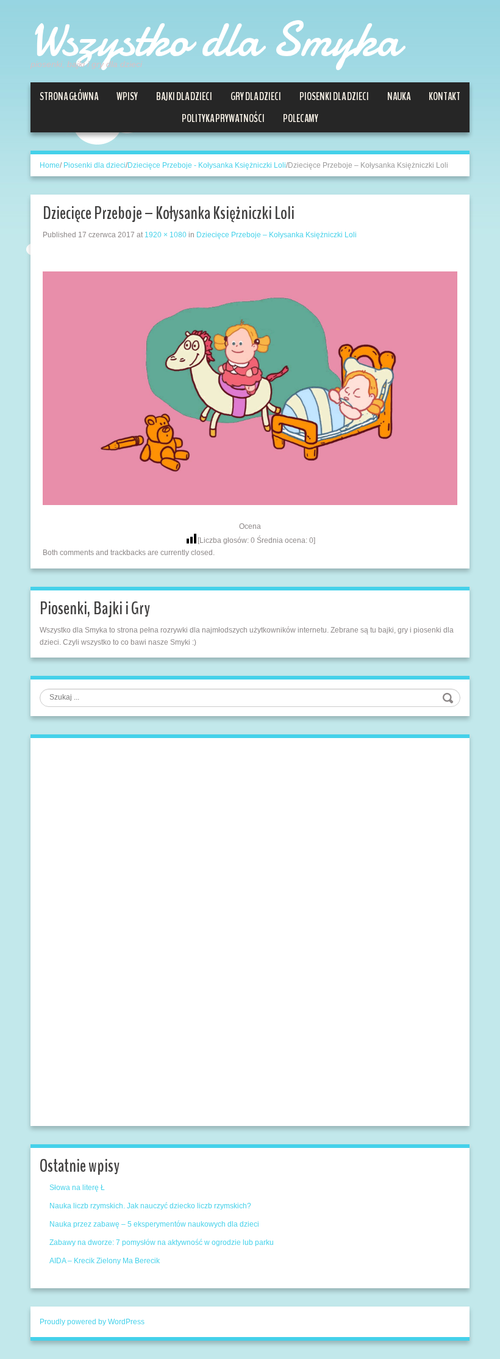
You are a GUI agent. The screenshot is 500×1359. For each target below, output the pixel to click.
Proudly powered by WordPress (92, 1322)
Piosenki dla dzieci (334, 96)
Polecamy (300, 118)
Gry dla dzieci (255, 96)
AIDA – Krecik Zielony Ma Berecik (104, 1261)
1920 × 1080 (166, 235)
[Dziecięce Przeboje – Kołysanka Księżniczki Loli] (250, 387)
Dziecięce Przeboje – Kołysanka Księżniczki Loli (276, 235)
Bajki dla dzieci (184, 96)
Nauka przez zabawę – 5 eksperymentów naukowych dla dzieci (154, 1224)
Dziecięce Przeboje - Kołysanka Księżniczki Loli (206, 165)
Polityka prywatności (223, 118)
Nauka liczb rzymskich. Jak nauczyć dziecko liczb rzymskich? (150, 1206)
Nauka (398, 96)
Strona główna (69, 96)
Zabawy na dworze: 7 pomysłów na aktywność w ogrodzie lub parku (161, 1242)
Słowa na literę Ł (77, 1187)
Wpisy (127, 96)
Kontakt (444, 96)
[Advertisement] (131, 930)
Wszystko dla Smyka (215, 39)
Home (50, 165)
